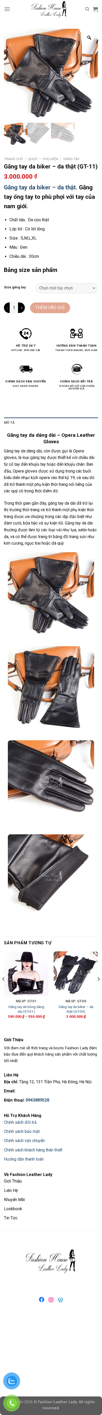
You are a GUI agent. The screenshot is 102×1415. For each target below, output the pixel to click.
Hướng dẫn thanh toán (24, 1159)
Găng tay (71, 159)
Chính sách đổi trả (20, 1122)
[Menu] (7, 9)
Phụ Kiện (50, 159)
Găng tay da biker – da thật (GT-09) (76, 1009)
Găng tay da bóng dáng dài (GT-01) (26, 1009)
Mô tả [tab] (9, 422)
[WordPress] (60, 1300)
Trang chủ (13, 159)
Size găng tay (15, 287)
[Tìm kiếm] (87, 9)
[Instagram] (51, 1300)
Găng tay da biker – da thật (40, 187)
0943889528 (37, 1100)
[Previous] (3, 989)
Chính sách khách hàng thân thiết (33, 1150)
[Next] (98, 989)
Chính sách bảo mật (22, 1131)
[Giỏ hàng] (95, 9)
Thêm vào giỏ (50, 307)
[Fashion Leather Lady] (51, 9)
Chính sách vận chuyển (24, 1140)
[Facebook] (41, 1299)
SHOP (33, 159)
